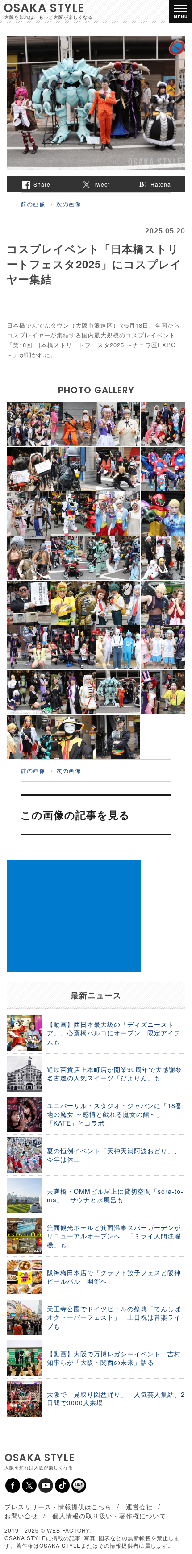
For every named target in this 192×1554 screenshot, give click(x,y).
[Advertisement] (74, 916)
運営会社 (139, 1506)
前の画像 (33, 203)
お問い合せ (21, 1515)
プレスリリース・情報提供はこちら (58, 1506)
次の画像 (68, 203)
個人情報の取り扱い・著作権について (109, 1515)
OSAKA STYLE (44, 8)
